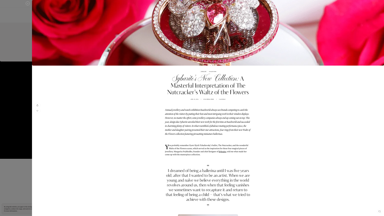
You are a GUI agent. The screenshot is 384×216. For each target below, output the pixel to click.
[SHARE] (37, 105)
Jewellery (203, 71)
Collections (212, 71)
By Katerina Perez (209, 99)
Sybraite (222, 151)
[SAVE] (37, 111)
